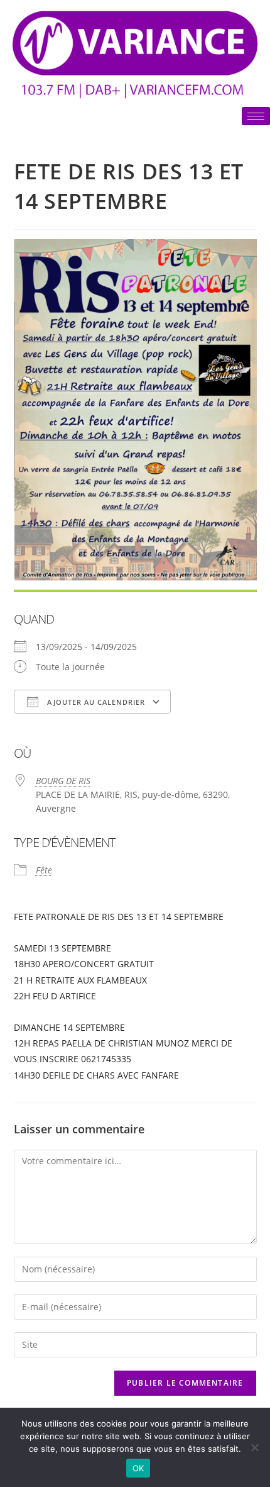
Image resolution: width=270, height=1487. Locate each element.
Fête (44, 870)
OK (138, 1468)
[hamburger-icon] (256, 116)
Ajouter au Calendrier (95, 702)
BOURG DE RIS (63, 781)
